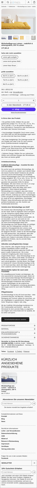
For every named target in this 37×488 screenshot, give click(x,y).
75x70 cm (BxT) (8, 80)
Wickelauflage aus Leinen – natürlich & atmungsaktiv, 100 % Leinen (9, 383)
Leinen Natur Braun (9, 65)
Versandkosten (18, 92)
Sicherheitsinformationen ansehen (15, 319)
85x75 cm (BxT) (8, 84)
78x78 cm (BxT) (22, 80)
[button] (8, 2)
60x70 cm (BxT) (22, 76)
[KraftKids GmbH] (18, 2)
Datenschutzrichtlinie (26, 483)
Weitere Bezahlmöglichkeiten (18, 112)
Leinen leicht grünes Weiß (11, 61)
